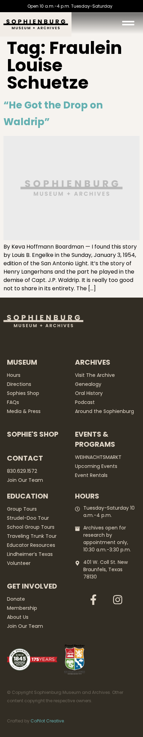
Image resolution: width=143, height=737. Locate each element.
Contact (25, 458)
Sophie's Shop (32, 434)
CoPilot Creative (47, 721)
